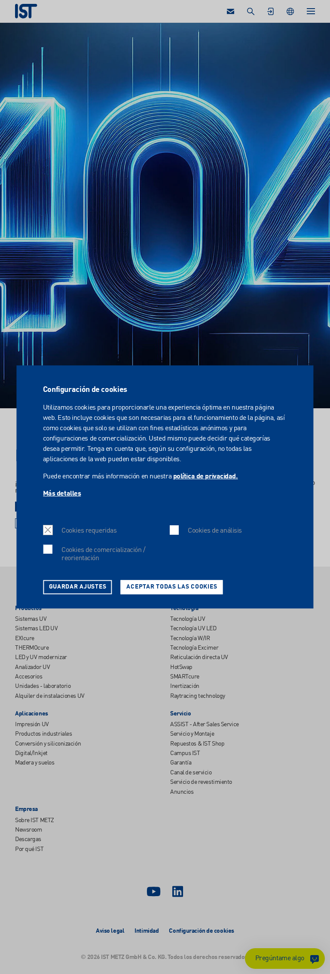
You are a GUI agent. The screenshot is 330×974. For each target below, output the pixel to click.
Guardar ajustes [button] (78, 587)
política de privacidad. (205, 476)
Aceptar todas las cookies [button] (171, 587)
